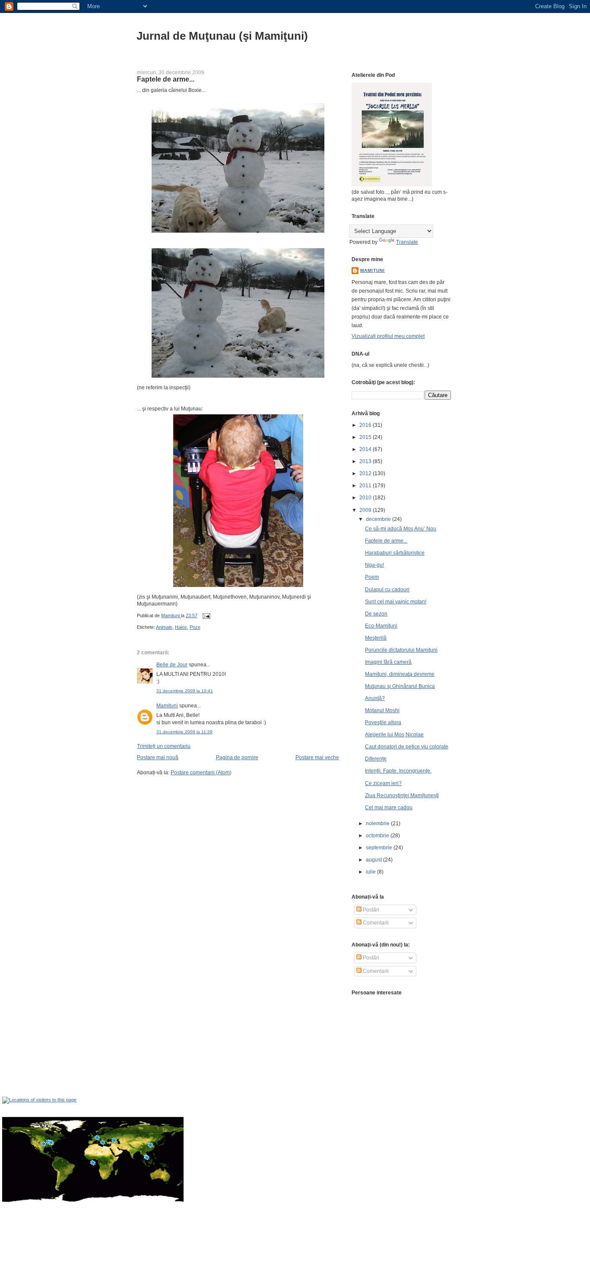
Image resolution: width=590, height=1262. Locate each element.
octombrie (378, 836)
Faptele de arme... (386, 541)
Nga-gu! (374, 565)
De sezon (376, 614)
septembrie (379, 848)
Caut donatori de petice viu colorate (406, 747)
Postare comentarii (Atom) (201, 773)
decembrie (379, 519)
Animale (164, 627)
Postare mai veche (317, 757)
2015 (366, 437)
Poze (195, 627)
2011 (366, 486)
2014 (366, 449)
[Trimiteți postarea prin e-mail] (206, 615)
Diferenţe (376, 759)
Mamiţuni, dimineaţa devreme (400, 674)
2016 (366, 425)
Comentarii (375, 923)
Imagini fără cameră (388, 662)
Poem (372, 577)
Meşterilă (376, 638)
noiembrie (378, 823)
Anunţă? (375, 698)
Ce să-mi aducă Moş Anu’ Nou (400, 529)
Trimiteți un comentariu (163, 746)
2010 (366, 498)
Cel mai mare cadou (388, 808)
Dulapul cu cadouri (387, 590)
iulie (371, 872)
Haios (181, 627)
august (374, 860)
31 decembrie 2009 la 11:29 (184, 731)
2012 (366, 473)
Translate (407, 242)
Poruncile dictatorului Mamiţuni (401, 650)
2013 (366, 461)
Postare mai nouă (157, 757)
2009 (366, 510)
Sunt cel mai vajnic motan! (395, 602)
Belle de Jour (171, 665)
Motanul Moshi (382, 710)
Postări (370, 910)
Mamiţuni (167, 706)
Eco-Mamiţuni (381, 626)
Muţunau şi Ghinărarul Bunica (400, 686)
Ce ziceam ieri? (383, 783)
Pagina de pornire (237, 757)
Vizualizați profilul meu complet (388, 336)
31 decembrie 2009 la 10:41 (184, 690)
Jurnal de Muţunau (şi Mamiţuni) (222, 35)
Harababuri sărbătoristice (395, 553)
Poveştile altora (383, 722)
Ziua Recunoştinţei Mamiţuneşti (402, 795)
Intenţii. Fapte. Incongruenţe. (398, 771)
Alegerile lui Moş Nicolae (394, 735)
